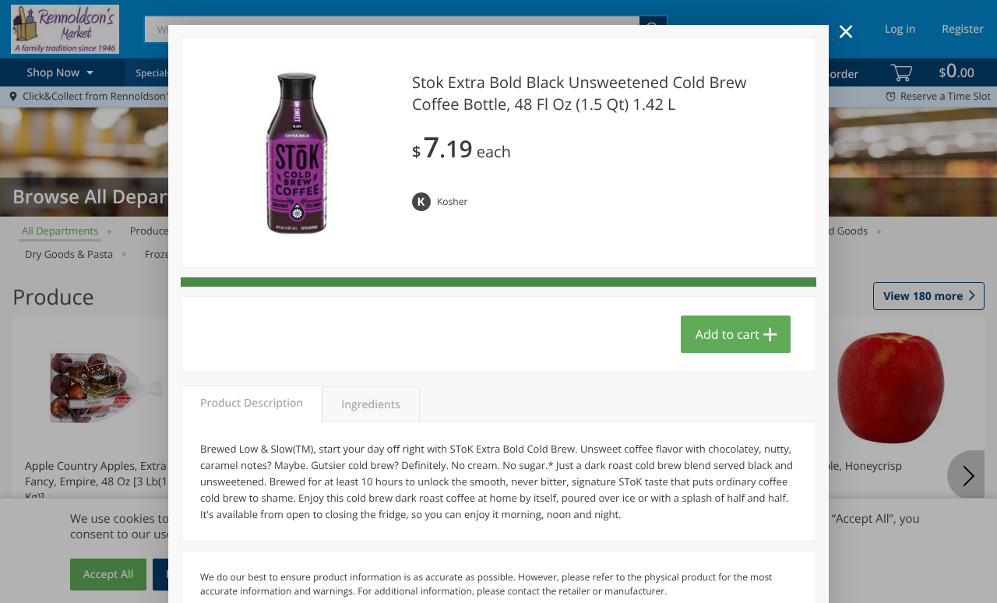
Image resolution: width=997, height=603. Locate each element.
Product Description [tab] (251, 403)
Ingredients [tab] (370, 404)
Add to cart (727, 334)
